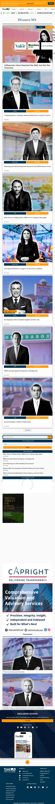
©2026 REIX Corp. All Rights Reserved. (21, 803)
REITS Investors (10, 799)
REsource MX (27, 20)
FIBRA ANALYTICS (44, 773)
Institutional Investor (11, 786)
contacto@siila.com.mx (28, 775)
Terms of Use (34, 803)
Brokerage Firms (10, 793)
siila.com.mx (25, 777)
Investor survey (44, 777)
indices (42, 775)
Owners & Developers (11, 788)
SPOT (41, 780)
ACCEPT (51, 3)
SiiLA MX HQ (26, 780)
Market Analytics (45, 771)
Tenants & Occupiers (11, 790)
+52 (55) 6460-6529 (27, 773)
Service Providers (10, 797)
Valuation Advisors (10, 795)
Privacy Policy (30, 3)
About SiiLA (25, 771)
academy (42, 782)
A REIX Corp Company (10, 771)
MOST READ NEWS (28, 451)
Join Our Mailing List (28, 441)
